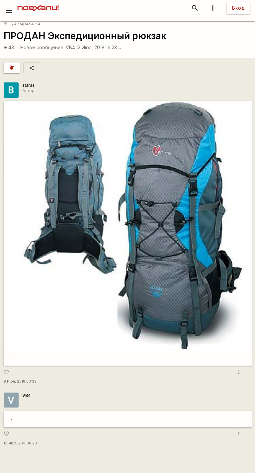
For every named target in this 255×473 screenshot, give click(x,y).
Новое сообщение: (42, 47)
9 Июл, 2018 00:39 (20, 381)
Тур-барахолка (22, 23)
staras (28, 85)
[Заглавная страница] (38, 4)
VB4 (70, 47)
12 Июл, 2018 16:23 (99, 47)
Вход (238, 8)
